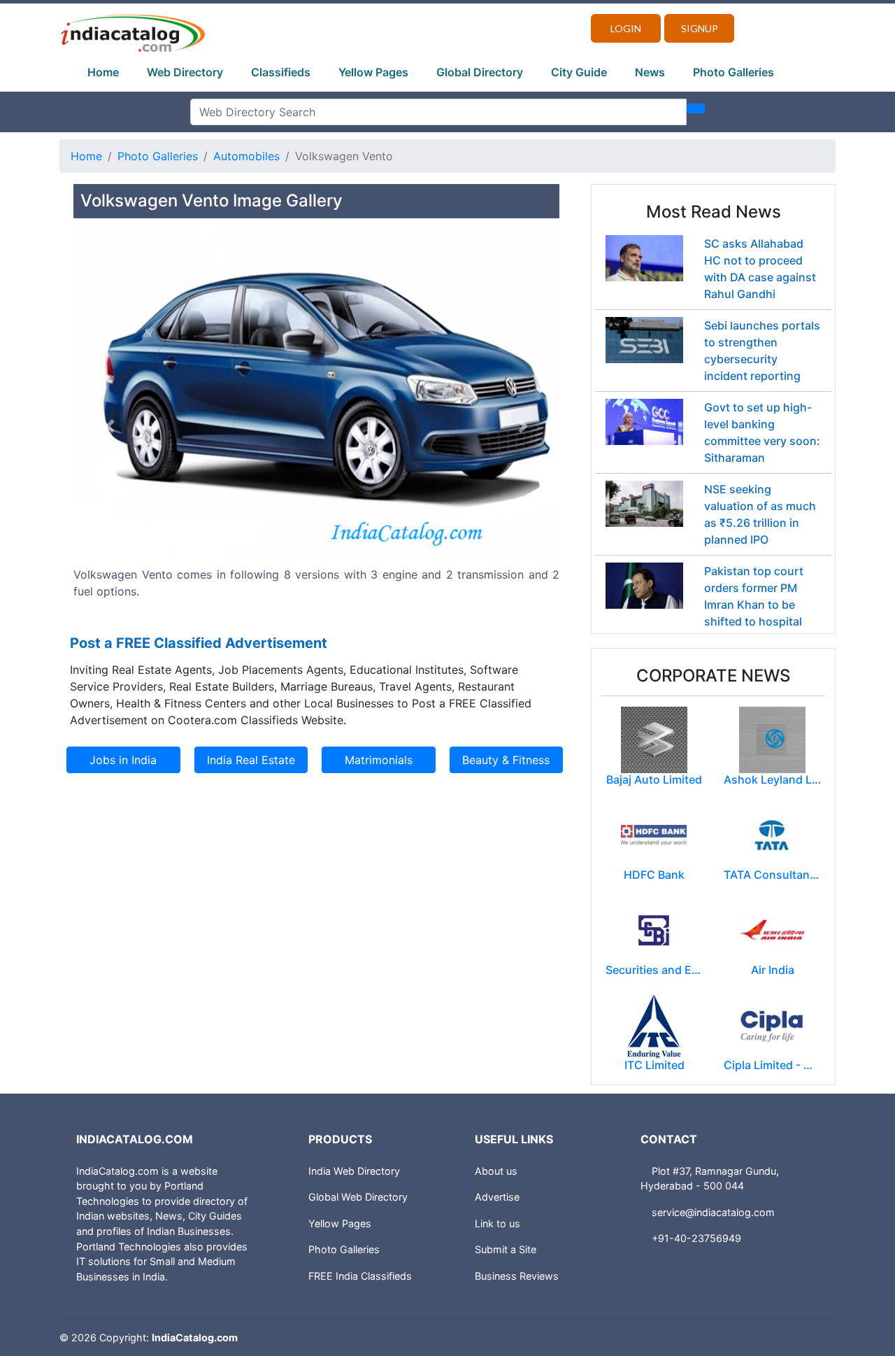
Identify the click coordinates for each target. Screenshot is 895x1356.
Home (103, 72)
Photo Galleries (733, 72)
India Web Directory (354, 1171)
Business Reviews (517, 1276)
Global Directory (479, 72)
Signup (699, 28)
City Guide (579, 72)
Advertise (497, 1197)
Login (625, 28)
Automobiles (246, 156)
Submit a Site (505, 1249)
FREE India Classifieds (360, 1276)
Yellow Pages (373, 72)
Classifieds (280, 72)
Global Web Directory (358, 1197)
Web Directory (185, 72)
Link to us (497, 1223)
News (650, 72)
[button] (109, 426)
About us (496, 1171)
